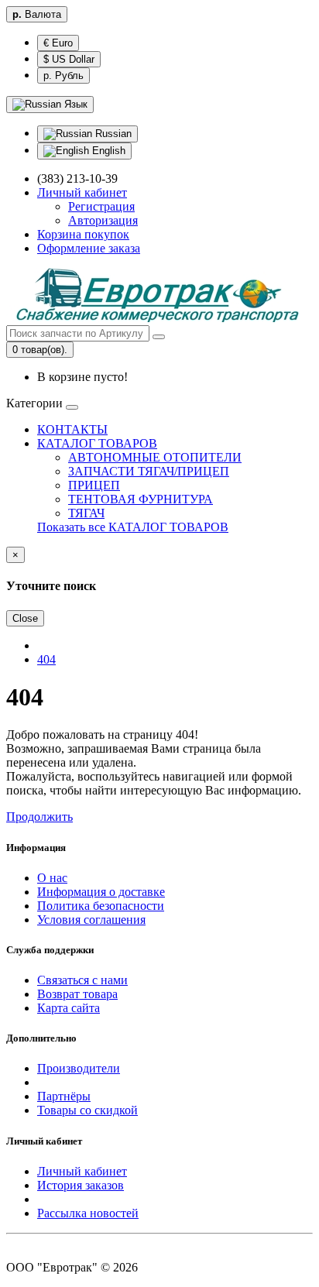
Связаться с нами (82, 980)
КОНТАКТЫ (72, 429)
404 (46, 659)
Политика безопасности (100, 905)
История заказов (80, 1185)
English (107, 150)
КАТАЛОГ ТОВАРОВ (97, 443)
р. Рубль (63, 75)
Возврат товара (77, 993)
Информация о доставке (101, 891)
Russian (112, 133)
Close (25, 618)
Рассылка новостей (88, 1213)
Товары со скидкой (87, 1110)
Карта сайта (68, 1007)
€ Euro (58, 43)
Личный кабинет (82, 1171)
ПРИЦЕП (94, 485)
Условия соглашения (91, 919)
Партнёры (64, 1096)
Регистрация (101, 206)
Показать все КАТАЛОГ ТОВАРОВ (132, 527)
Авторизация (103, 220)
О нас (52, 877)
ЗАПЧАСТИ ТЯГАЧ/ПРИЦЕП (148, 471)
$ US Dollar (68, 59)
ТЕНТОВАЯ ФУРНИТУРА (140, 499)
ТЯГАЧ (86, 513)
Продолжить (39, 816)
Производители (78, 1068)
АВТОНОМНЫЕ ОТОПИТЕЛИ (155, 457)
